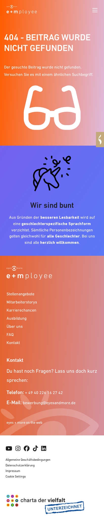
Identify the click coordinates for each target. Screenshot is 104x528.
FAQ (10, 334)
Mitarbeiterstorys (22, 302)
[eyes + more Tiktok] (35, 448)
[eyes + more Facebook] (27, 448)
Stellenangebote (20, 294)
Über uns (15, 326)
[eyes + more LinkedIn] (43, 448)
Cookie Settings (16, 476)
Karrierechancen (21, 310)
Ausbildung (17, 318)
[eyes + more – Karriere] (22, 9)
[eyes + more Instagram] (17, 448)
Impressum (13, 470)
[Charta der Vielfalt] (52, 506)
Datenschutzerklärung (20, 465)
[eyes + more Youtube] (9, 448)
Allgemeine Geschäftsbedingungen (28, 459)
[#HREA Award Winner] (100, 139)
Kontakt (13, 342)
